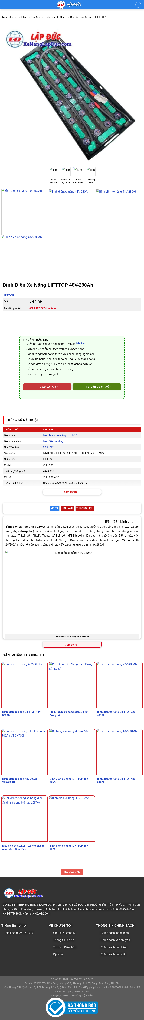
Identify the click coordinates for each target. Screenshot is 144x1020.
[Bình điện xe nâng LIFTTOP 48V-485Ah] (72, 752)
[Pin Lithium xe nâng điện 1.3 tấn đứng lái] (72, 685)
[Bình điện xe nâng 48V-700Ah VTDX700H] (24, 752)
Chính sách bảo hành (114, 947)
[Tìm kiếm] (138, 5)
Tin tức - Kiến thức (64, 947)
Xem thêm (70, 491)
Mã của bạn (72, 872)
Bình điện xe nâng (55, 17)
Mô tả (54, 508)
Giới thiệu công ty (64, 932)
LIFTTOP (8, 295)
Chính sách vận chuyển (115, 940)
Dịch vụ (58, 954)
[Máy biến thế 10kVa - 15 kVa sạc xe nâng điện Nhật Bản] (24, 818)
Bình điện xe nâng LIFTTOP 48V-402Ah (69, 847)
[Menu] (5, 5)
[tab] (54, 508)
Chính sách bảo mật (113, 954)
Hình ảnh (67, 508)
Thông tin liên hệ (63, 940)
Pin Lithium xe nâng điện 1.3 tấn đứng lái (69, 713)
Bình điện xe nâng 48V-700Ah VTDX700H (20, 780)
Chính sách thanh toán (115, 932)
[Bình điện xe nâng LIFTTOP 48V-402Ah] (72, 818)
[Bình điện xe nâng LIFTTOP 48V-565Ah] (24, 685)
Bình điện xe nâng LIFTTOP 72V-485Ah (116, 713)
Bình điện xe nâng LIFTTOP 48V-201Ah (116, 780)
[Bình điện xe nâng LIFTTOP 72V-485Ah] (119, 685)
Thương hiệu (84, 508)
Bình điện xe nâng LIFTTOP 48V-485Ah (69, 780)
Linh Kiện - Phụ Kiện (29, 17)
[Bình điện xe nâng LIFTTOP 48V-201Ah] (119, 752)
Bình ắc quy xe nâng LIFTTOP (88, 17)
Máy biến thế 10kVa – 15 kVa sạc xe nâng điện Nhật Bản (23, 847)
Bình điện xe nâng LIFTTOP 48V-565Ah (21, 713)
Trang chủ (8, 17)
